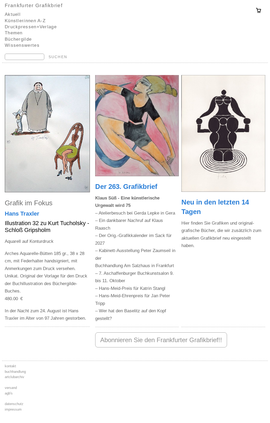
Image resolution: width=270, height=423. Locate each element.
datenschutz (14, 404)
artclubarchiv (14, 377)
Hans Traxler (22, 213)
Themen (14, 32)
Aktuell (13, 14)
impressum (13, 409)
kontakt (10, 366)
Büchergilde (18, 39)
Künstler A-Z (25, 20)
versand (11, 388)
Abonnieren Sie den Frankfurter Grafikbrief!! (161, 339)
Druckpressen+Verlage (31, 26)
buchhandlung (15, 372)
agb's (9, 393)
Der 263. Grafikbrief (126, 186)
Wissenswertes (22, 45)
